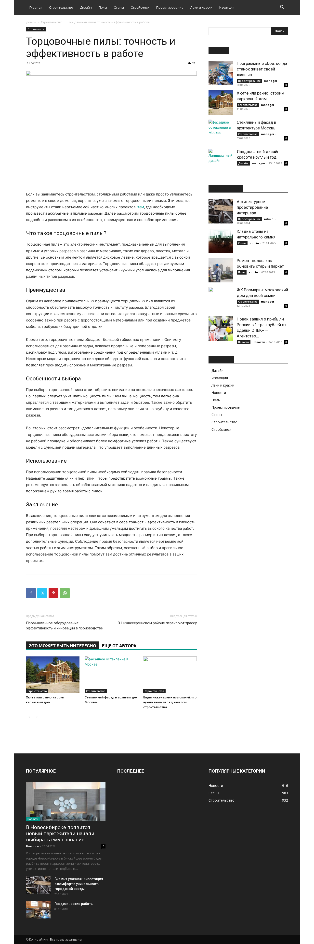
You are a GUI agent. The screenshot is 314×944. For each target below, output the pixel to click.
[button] (282, 7)
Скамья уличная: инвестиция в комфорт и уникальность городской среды (78, 884)
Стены (119, 7)
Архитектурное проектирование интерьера (252, 207)
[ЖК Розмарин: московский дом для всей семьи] (221, 299)
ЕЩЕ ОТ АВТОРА (119, 645)
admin (269, 219)
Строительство (61, 7)
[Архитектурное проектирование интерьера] (221, 211)
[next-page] (37, 717)
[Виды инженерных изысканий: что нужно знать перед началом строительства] (170, 674)
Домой (31, 22)
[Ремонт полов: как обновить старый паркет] (221, 270)
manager (270, 81)
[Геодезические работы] (38, 909)
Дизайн (86, 7)
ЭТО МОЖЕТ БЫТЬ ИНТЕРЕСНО (62, 645)
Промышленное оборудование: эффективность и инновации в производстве (64, 625)
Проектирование (169, 7)
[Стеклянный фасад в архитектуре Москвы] (111, 674)
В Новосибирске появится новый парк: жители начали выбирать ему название (60, 833)
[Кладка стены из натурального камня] (221, 241)
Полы (103, 7)
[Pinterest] (53, 593)
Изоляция (226, 7)
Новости (243, 342)
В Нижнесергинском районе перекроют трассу (157, 623)
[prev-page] (29, 717)
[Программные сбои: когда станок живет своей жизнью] (221, 73)
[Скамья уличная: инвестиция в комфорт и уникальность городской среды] (38, 885)
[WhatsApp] (65, 593)
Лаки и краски (201, 7)
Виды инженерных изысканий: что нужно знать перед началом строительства (169, 702)
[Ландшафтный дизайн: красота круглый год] (221, 161)
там (140, 207)
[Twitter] (42, 593)
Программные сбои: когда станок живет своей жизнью (262, 69)
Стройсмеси (140, 7)
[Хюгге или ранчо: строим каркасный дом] (52, 674)
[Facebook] (31, 593)
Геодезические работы (73, 904)
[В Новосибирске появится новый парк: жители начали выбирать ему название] (65, 801)
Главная (35, 7)
